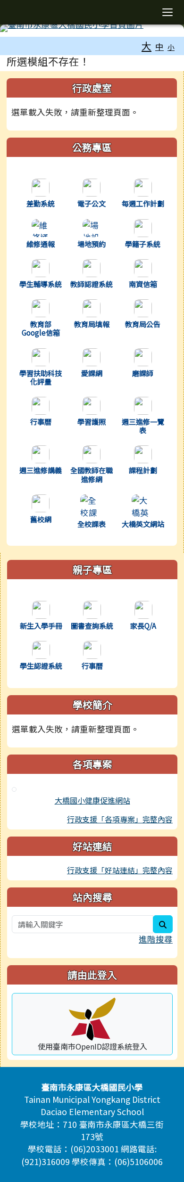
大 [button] (146, 46)
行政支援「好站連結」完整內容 (120, 870)
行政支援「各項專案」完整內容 (120, 819)
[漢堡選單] (167, 12)
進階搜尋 (156, 939)
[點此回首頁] (92, 28)
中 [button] (159, 46)
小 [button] (171, 47)
